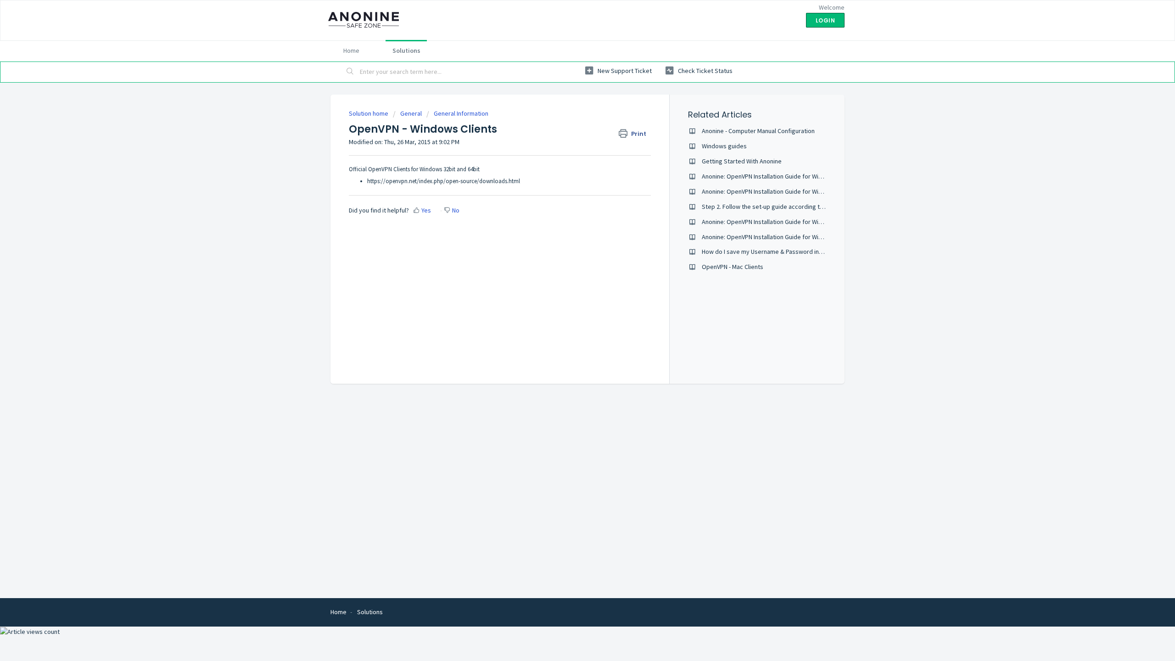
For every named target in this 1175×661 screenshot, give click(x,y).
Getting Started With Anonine (742, 161)
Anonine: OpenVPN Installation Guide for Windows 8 (771, 222)
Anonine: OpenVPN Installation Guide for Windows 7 (771, 191)
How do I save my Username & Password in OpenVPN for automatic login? (802, 251)
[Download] (570, 213)
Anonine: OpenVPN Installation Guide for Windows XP (773, 176)
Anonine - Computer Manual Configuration (758, 131)
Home (351, 50)
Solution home (369, 113)
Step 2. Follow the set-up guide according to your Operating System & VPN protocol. (817, 206)
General (411, 113)
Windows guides (724, 146)
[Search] (350, 72)
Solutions (406, 50)
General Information (461, 113)
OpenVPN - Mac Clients (732, 267)
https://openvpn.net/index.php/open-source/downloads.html (443, 181)
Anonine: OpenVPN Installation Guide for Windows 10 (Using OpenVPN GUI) (802, 237)
